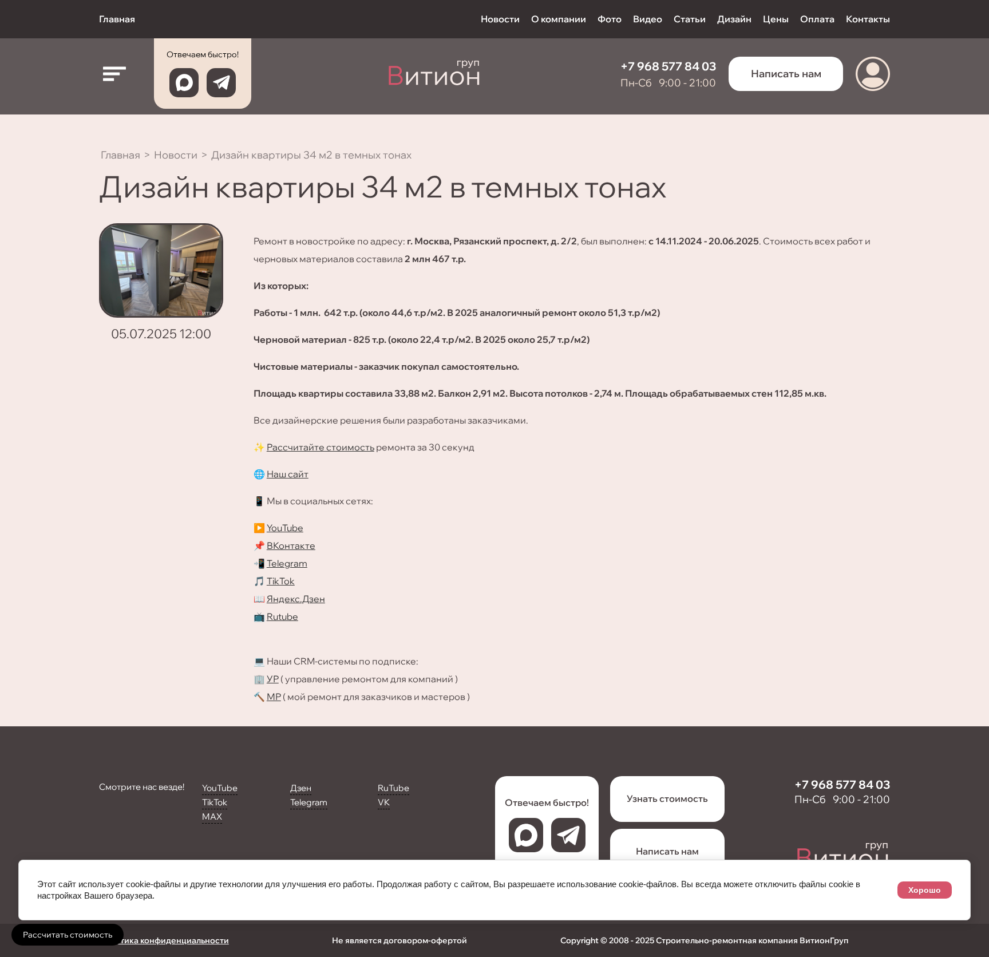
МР (274, 696)
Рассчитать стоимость (67, 935)
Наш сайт (287, 474)
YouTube (285, 527)
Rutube (282, 616)
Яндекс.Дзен (296, 598)
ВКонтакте (291, 545)
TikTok (281, 581)
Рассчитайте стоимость (320, 447)
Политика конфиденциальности (164, 940)
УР (273, 679)
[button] (114, 73)
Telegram (287, 563)
